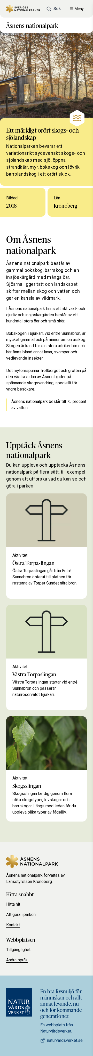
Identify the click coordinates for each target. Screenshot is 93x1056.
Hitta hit (13, 904)
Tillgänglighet (18, 949)
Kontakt (13, 924)
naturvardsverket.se (65, 1040)
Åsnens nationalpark (32, 25)
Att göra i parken (21, 914)
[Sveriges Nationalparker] (23, 9)
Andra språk (17, 959)
